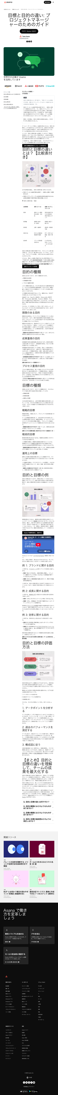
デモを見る (25, 93)
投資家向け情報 (25, 1048)
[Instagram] (29, 1082)
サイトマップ (8, 1058)
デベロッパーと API (9, 1053)
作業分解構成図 (38, 753)
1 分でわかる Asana (38, 555)
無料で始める (47, 2)
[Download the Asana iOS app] (24, 1091)
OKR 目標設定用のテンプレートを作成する (35, 145)
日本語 (30, 1077)
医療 (39, 1001)
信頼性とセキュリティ (26, 1050)
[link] (7, 10)
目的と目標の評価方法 (8, 104)
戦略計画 (23, 1006)
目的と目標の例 (7, 101)
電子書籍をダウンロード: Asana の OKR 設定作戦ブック (37, 264)
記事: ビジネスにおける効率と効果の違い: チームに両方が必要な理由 (37, 637)
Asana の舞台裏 (25, 1040)
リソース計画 (24, 1004)
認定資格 (7, 1037)
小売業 (39, 1004)
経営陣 (23, 1032)
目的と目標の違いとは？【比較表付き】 (12, 94)
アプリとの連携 (9, 1004)
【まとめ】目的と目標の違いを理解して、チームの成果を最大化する (12, 107)
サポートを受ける (9, 1032)
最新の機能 (8, 991)
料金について (8, 993)
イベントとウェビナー (10, 1045)
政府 (39, 1006)
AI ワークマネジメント (10, 1006)
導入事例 (23, 1035)
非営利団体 (40, 1014)
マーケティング (41, 988)
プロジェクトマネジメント (11, 1009)
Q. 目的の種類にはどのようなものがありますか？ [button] (37, 807)
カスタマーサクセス (9, 1050)
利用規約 (26, 1086)
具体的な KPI (32, 594)
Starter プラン (8, 996)
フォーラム (8, 1040)
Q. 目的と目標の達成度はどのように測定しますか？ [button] (37, 820)
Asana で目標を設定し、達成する (33, 532)
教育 (39, 1009)
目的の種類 (6, 96)
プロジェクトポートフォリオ (44, 136)
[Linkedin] (26, 1082)
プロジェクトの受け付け (26, 1009)
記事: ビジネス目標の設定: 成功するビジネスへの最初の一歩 (37, 430)
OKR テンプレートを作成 (30, 266)
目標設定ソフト (46, 793)
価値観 (35, 521)
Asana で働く (24, 1037)
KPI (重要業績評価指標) (36, 260)
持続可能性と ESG (25, 1058)
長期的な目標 (34, 443)
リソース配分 (25, 352)
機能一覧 (7, 988)
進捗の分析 (31, 795)
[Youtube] (34, 1082)
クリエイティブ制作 (26, 991)
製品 (39, 996)
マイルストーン (33, 569)
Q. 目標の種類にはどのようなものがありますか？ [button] (37, 814)
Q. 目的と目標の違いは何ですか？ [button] (36, 802)
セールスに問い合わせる (11, 962)
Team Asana (26, 36)
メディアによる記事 (25, 1045)
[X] (24, 1082)
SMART (24, 297)
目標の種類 (6, 99)
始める (6, 941)
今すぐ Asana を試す (29, 31)
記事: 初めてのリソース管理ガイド (31, 362)
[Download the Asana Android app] (33, 1091)
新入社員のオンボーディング (27, 996)
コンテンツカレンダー (26, 988)
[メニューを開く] (53, 2)
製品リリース (24, 1001)
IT (38, 993)
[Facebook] (31, 1082)
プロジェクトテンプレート (11, 1048)
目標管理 (23, 993)
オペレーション (41, 991)
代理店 (39, 1017)
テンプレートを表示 (27, 91)
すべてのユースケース (26, 1014)
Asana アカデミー (9, 1035)
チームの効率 (25, 376)
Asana (24, 797)
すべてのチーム (41, 1019)
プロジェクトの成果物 (32, 605)
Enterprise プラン (9, 1001)
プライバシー (24, 1053)
